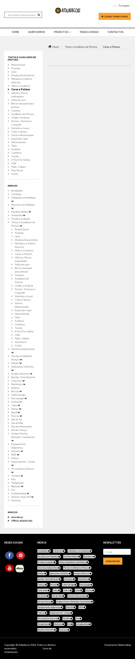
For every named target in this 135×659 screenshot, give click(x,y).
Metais (15, 363)
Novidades (17, 190)
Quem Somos (36, 32)
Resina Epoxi (18, 64)
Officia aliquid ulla (21, 520)
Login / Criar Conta (116, 16)
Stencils (16, 451)
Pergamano (17, 482)
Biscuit (15, 391)
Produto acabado (20, 218)
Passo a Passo (89, 32)
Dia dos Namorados (21, 426)
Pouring (15, 68)
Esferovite (17, 401)
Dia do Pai (16, 419)
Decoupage (17, 398)
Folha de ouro (18, 99)
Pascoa (15, 415)
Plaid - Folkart (18, 166)
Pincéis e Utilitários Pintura (21, 357)
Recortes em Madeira (23, 204)
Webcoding (124, 644)
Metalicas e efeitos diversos (21, 80)
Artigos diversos (20, 373)
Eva (13, 489)
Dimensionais (18, 142)
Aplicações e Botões (22, 366)
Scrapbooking (19, 493)
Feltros (15, 458)
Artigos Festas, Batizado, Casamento (22, 435)
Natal (14, 412)
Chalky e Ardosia (20, 117)
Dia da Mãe (17, 422)
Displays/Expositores (22, 75)
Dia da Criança (19, 429)
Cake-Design (18, 394)
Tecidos (16, 475)
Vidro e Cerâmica (20, 85)
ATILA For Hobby (20, 159)
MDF (14, 454)
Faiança (15, 387)
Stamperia (17, 215)
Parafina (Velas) (20, 211)
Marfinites (17, 384)
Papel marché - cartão (23, 461)
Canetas (16, 110)
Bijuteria (16, 486)
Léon (14, 71)
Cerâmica (16, 194)
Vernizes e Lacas (20, 128)
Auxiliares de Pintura (22, 113)
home (15, 32)
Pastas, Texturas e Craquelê (21, 123)
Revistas (16, 500)
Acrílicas (15, 149)
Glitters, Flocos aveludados (19, 94)
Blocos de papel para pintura (22, 105)
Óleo (14, 145)
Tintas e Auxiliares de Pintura (23, 224)
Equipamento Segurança (18, 446)
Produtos (61, 32)
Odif (13, 163)
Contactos (115, 32)
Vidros (15, 408)
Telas (14, 405)
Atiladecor (24, 644)
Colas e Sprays (19, 131)
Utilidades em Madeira (23, 197)
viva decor (17, 517)
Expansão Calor (19, 138)
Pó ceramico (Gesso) (22, 468)
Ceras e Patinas (20, 89)
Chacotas (16, 380)
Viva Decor (17, 170)
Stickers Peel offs (21, 496)
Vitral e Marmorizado (22, 135)
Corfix (14, 173)
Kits (13, 479)
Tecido (15, 156)
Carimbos (16, 152)
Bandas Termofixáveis (23, 377)
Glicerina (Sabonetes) (23, 348)
